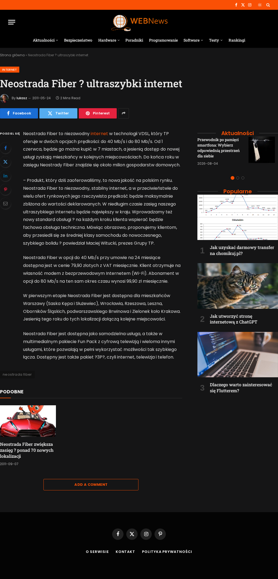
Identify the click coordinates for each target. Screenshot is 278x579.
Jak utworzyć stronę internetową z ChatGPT (233, 319)
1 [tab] (232, 178)
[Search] (267, 5)
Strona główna (12, 55)
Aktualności (44, 40)
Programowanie (163, 40)
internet (99, 133)
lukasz (22, 98)
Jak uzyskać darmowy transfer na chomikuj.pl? (242, 250)
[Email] (5, 203)
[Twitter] (5, 161)
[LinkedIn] (5, 175)
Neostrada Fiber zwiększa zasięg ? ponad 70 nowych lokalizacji (26, 450)
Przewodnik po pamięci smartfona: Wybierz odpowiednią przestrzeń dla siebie (218, 147)
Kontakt (125, 551)
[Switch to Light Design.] (260, 5)
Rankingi (237, 40)
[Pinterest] (5, 189)
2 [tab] (237, 178)
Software (192, 40)
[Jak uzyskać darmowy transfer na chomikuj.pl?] (237, 217)
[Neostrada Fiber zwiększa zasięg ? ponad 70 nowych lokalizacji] (28, 421)
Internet (9, 69)
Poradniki (134, 40)
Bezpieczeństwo (78, 40)
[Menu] (11, 22)
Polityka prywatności (167, 551)
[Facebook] (5, 147)
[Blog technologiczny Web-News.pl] (139, 22)
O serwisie (97, 551)
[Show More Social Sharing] (123, 113)
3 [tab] (242, 178)
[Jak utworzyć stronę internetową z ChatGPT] (237, 286)
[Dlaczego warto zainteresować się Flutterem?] (237, 354)
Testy (214, 40)
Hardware (107, 40)
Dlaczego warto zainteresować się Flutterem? (241, 387)
